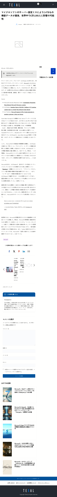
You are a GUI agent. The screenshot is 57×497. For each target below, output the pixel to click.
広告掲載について (31, 483)
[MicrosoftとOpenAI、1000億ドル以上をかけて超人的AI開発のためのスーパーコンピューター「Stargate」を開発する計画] (7, 407)
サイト (4, 362)
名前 (5, 348)
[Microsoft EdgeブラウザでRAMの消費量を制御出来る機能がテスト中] (7, 425)
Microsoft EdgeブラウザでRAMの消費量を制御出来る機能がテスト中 (24, 427)
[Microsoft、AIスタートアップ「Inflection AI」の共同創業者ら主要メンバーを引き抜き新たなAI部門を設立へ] (7, 461)
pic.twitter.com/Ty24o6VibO (11, 203)
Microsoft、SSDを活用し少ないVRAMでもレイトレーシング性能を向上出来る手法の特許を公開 (24, 445)
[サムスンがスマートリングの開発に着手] (28, 263)
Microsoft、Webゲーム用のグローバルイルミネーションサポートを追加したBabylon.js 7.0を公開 (25, 390)
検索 (40, 67)
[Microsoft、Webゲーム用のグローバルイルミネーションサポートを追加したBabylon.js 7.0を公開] (7, 388)
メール (5, 355)
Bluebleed (5, 169)
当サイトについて (20, 483)
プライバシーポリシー (43, 483)
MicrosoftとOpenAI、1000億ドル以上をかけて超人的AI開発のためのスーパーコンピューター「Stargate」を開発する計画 (24, 409)
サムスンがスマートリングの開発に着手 (22, 264)
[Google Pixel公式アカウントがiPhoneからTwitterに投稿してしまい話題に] (9, 268)
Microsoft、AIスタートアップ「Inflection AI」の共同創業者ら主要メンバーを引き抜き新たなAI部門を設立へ (25, 464)
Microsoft (6, 239)
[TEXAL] (14, 4)
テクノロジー (38, 24)
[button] (9, 251)
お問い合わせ (11, 483)
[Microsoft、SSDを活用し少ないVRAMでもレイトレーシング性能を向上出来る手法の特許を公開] (7, 443)
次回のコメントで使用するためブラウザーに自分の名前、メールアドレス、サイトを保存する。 (20, 371)
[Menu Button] (4, 5)
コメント (6, 329)
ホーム (3, 68)
